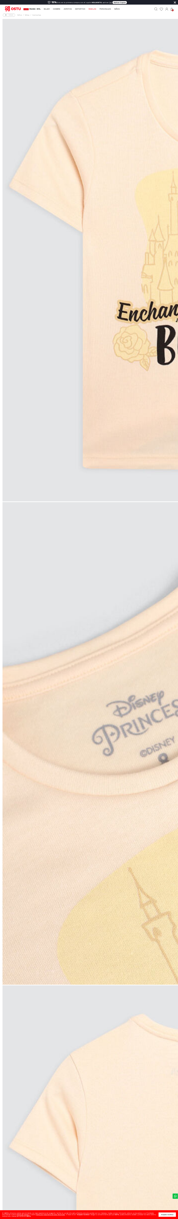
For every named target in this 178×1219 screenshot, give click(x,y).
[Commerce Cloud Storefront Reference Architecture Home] (14, 9)
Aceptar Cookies (167, 1214)
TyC (110, 2)
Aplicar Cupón (120, 2)
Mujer (47, 9)
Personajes (105, 9)
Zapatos (68, 9)
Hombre (56, 9)
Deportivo (80, 9)
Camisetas (36, 15)
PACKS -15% (34, 9)
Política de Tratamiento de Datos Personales (50, 1214)
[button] (166, 9)
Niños (117, 9)
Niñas (27, 15)
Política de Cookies (23, 1214)
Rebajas (92, 9)
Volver (11, 15)
